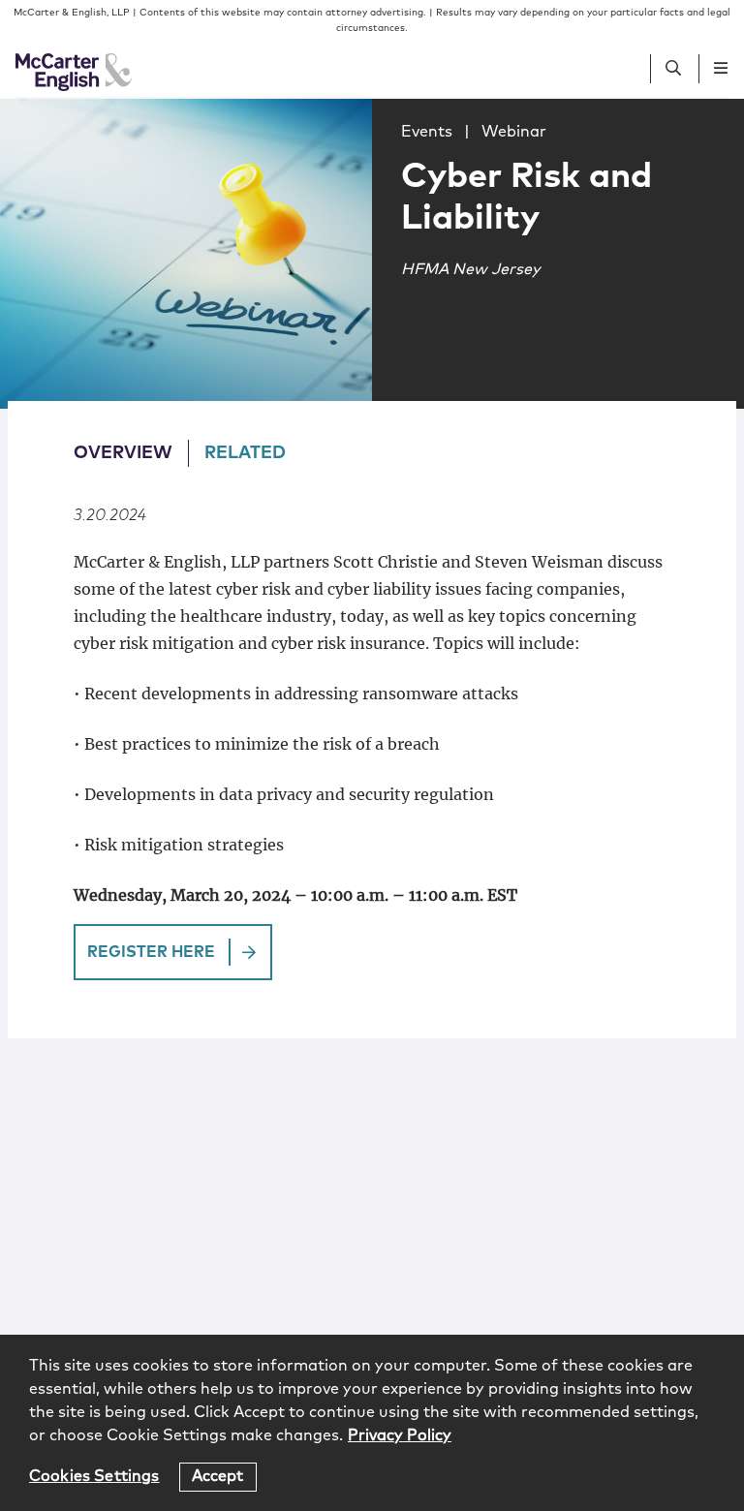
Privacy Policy (399, 1435)
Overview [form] (123, 453)
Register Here (151, 952)
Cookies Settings (94, 1476)
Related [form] (245, 453)
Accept (218, 1476)
